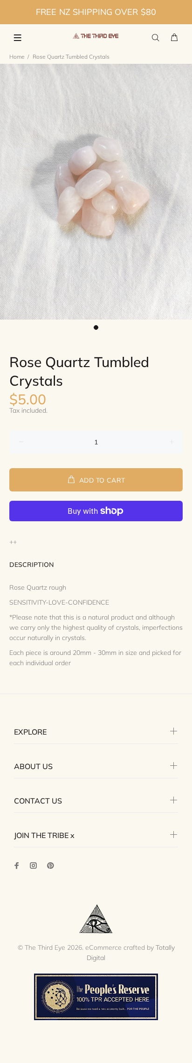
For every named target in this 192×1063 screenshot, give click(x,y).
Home (17, 56)
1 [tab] (96, 327)
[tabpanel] (96, 192)
